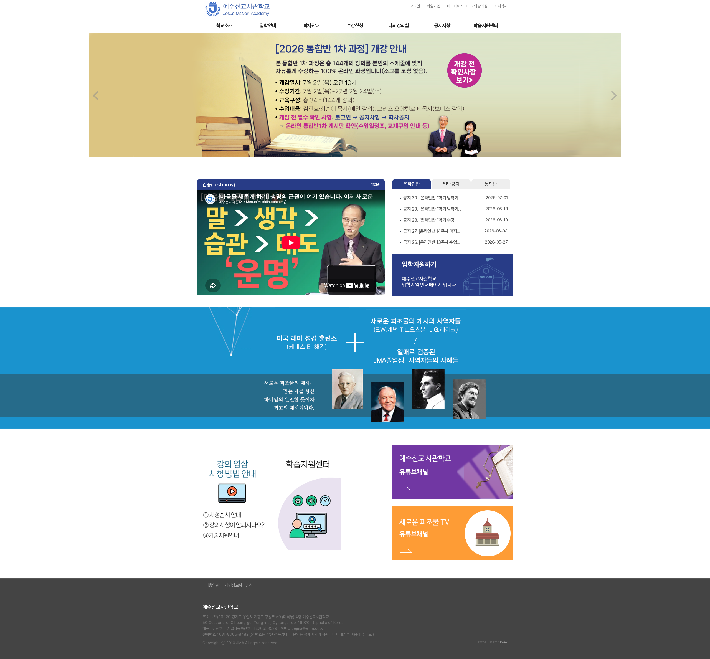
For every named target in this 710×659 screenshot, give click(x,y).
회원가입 (433, 6)
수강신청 (355, 25)
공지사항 (442, 25)
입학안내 (268, 25)
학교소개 (224, 25)
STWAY (503, 642)
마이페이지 (455, 6)
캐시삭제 (501, 6)
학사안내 (311, 25)
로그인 (415, 6)
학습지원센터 (485, 25)
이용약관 (212, 585)
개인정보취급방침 (238, 585)
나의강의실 (479, 6)
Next (614, 95)
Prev (96, 95)
